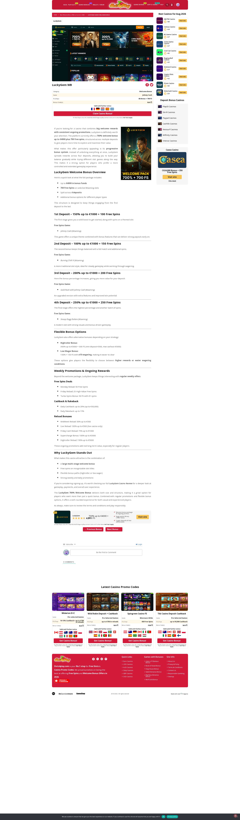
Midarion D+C (68, 613)
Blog (65, 5)
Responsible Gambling (176, 673)
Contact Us (172, 670)
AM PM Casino (169, 19)
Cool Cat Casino (170, 51)
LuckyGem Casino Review (120, 483)
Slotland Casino (170, 67)
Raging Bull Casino (168, 59)
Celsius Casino (169, 27)
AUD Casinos (128, 667)
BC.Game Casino (170, 34)
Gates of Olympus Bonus (152, 662)
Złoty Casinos (128, 670)
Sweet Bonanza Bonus (154, 672)
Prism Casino (169, 83)
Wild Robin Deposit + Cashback (103, 613)
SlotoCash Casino (170, 91)
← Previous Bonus (93, 529)
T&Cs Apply (172, 180)
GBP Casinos (127, 673)
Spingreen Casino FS (137, 613)
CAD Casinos (128, 677)
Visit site (142, 517)
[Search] (167, 4)
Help (162, 4)
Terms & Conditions (175, 667)
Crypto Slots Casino (168, 75)
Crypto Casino (153, 4)
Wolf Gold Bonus (152, 680)
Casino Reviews (140, 4)
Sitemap (171, 677)
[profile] (178, 4)
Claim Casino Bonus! (102, 113)
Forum (102, 5)
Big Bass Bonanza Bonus (152, 675)
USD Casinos (128, 664)
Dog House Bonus (152, 669)
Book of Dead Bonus (153, 666)
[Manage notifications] (235, 816)
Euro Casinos (128, 661)
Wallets (95, 5)
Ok (163, 817)
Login (140, 544)
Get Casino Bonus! (68, 640)
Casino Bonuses (85, 4)
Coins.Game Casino (168, 42)
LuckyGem (57, 21)
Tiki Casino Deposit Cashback (172, 613)
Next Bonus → (114, 529)
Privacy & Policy (173, 664)
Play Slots (73, 4)
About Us (171, 661)
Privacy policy (172, 817)
